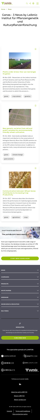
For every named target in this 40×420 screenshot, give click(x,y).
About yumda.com (20, 400)
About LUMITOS (19, 396)
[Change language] (33, 3)
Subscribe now (20, 338)
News (3, 270)
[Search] (27, 3)
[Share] (30, 3)
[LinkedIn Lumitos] (20, 384)
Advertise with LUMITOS (19, 392)
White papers (6, 290)
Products (4, 283)
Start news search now (20, 258)
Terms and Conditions (23, 411)
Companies (5, 277)
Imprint (9, 411)
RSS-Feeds (5, 311)
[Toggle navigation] (37, 3)
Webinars (4, 297)
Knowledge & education (10, 304)
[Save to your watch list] (35, 49)
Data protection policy (20, 414)
